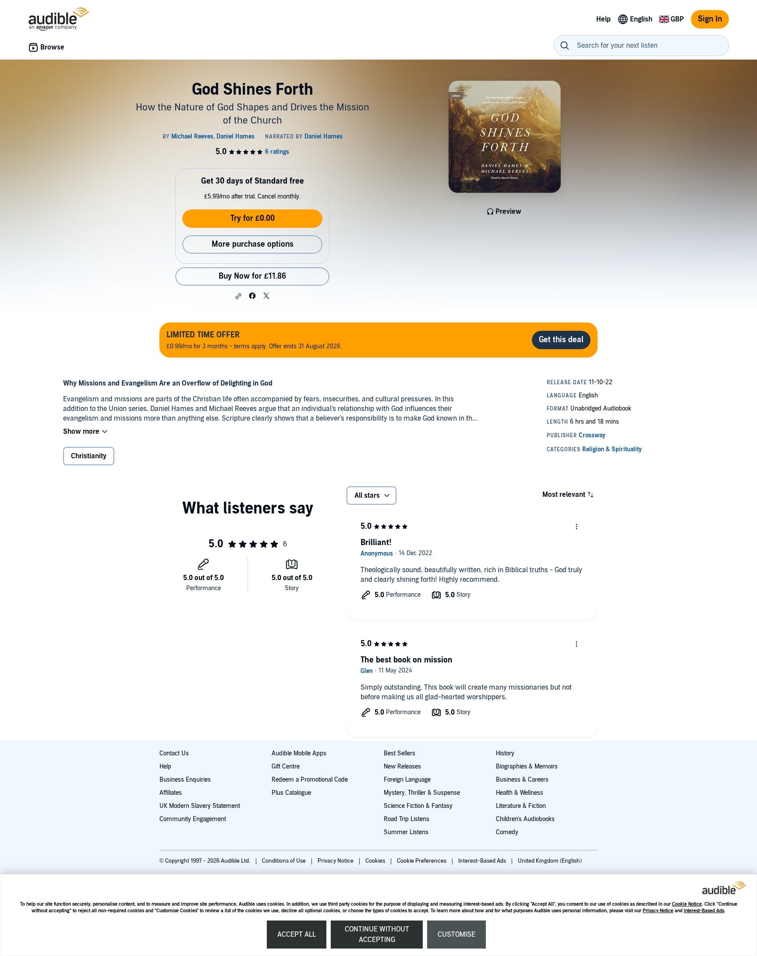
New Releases (402, 766)
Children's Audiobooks (525, 819)
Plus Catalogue (291, 793)
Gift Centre (286, 766)
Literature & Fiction (521, 806)
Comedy (507, 832)
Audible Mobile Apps (299, 753)
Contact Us (174, 753)
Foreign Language (407, 779)
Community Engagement (192, 819)
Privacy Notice (658, 911)
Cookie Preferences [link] (421, 860)
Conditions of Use (284, 860)
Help (165, 766)
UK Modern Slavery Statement (199, 806)
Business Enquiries (185, 779)
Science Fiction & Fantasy (418, 806)
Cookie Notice (687, 904)
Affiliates (170, 793)
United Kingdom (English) (550, 860)
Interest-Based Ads (704, 911)
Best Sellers (399, 753)
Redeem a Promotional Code (310, 779)
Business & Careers (522, 779)
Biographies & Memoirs (527, 766)
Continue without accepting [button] (377, 934)
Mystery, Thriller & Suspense (422, 793)
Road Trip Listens (406, 819)
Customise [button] (456, 934)
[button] (238, 296)
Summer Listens (406, 832)
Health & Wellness (519, 793)
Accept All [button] (296, 934)
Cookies (375, 860)
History (505, 753)
